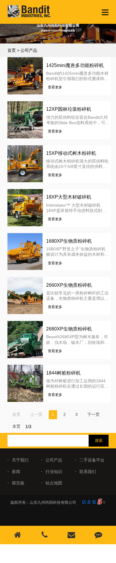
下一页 (93, 414)
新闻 (16, 471)
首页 (11, 50)
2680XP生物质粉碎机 (69, 328)
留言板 (18, 483)
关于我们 (20, 460)
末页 (16, 426)
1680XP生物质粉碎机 (69, 241)
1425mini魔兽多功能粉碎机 (75, 65)
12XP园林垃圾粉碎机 (68, 109)
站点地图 (54, 483)
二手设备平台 (91, 460)
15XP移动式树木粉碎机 (71, 153)
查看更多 (55, 87)
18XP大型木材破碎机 (68, 196)
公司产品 (29, 50)
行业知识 (54, 471)
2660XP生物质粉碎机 (69, 285)
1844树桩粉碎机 (63, 372)
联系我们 (87, 471)
